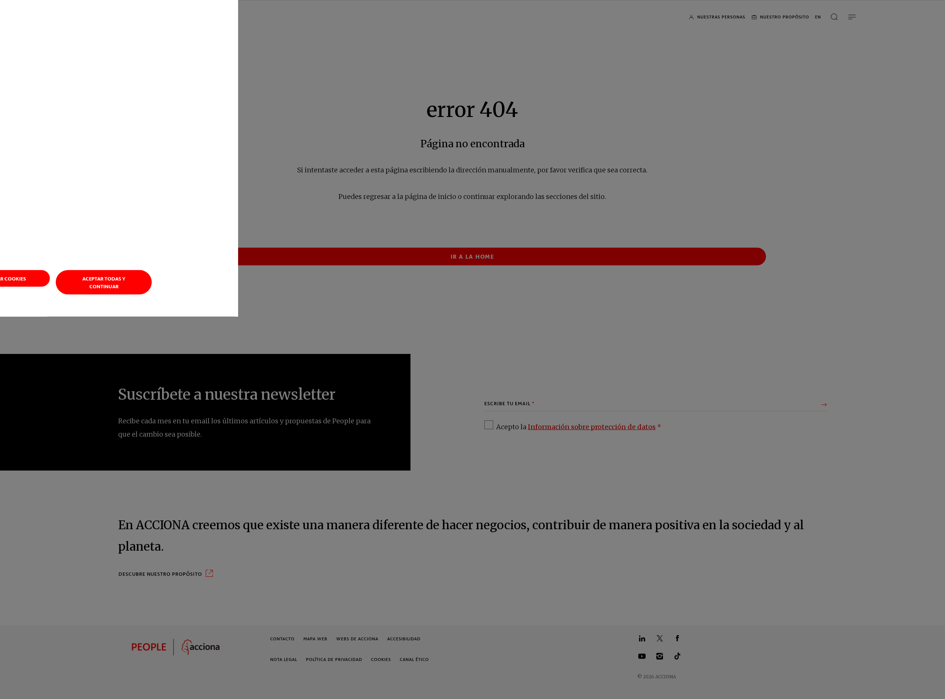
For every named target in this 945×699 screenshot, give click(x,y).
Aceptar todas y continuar (104, 282)
